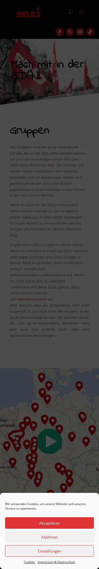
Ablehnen (49, 537)
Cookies (29, 562)
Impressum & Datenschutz (56, 562)
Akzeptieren (49, 523)
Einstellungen (49, 551)
